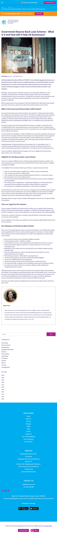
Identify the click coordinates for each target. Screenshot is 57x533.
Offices (29, 426)
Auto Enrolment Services (28, 472)
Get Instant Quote (49, 2)
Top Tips (3, 365)
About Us (28, 419)
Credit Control (28, 469)
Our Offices (4, 358)
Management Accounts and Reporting (28, 459)
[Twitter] (2, 491)
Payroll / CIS (28, 461)
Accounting (4, 343)
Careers (28, 432)
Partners (3, 361)
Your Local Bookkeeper (28, 437)
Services (28, 421)
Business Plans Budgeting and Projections (28, 464)
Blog (9, 7)
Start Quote (39, 13)
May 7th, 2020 (12, 76)
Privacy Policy (28, 442)
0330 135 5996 (30, 487)
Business (19, 76)
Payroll (3, 363)
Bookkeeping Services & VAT (28, 454)
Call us (36, 530)
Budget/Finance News (7, 349)
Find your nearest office (30, 2)
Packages (28, 424)
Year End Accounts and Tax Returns (28, 467)
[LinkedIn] (8, 491)
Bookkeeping (5, 347)
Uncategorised (5, 367)
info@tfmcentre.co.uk (28, 484)
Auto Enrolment (5, 345)
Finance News (5, 354)
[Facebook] (5, 491)
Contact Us (28, 434)
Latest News (4, 356)
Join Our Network (28, 439)
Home (2, 7)
